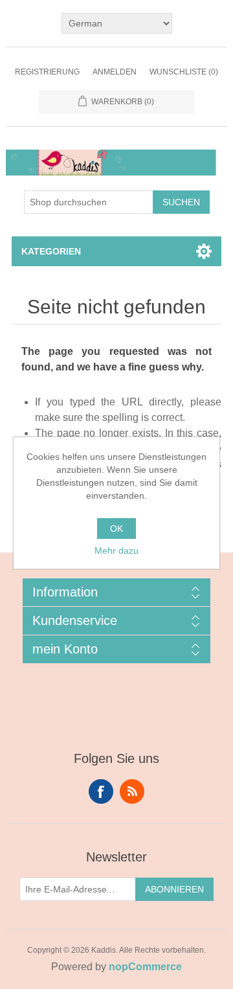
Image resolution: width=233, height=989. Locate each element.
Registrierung (47, 71)
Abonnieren (174, 889)
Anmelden (115, 71)
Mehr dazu (116, 550)
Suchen (181, 202)
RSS (132, 791)
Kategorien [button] (51, 251)
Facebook (101, 791)
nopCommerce (145, 966)
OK (116, 528)
